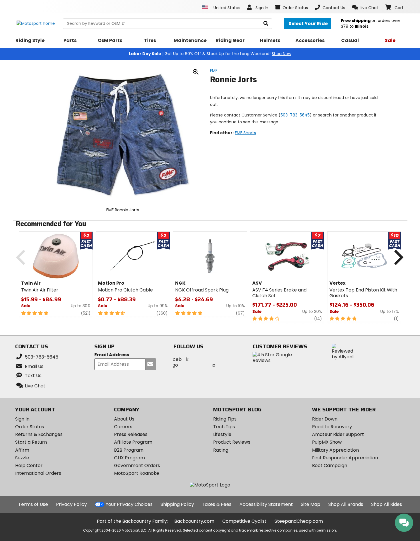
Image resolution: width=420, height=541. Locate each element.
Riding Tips (225, 419)
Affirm (22, 450)
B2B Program (128, 450)
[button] (365, 7)
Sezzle (22, 457)
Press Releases (130, 434)
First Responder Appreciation (345, 457)
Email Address (111, 355)
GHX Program (129, 457)
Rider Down (324, 419)
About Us (124, 419)
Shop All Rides (386, 504)
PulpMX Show (327, 442)
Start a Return (31, 442)
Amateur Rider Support (338, 434)
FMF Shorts (245, 133)
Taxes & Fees (216, 504)
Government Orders (137, 465)
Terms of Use (33, 504)
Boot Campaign (329, 465)
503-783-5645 (295, 115)
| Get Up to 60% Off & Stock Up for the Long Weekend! (210, 54)
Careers (123, 426)
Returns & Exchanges (39, 434)
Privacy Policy (71, 504)
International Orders (38, 473)
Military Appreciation (335, 450)
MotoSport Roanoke (136, 473)
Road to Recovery (332, 426)
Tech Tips (224, 426)
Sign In (22, 419)
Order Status (29, 426)
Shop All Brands (345, 504)
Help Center (29, 465)
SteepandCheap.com (299, 521)
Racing (220, 450)
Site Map (310, 504)
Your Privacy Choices (129, 504)
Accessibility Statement (266, 504)
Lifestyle (222, 434)
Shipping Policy (177, 504)
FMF (213, 70)
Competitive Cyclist (244, 521)
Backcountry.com (194, 521)
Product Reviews (231, 442)
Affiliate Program (133, 442)
